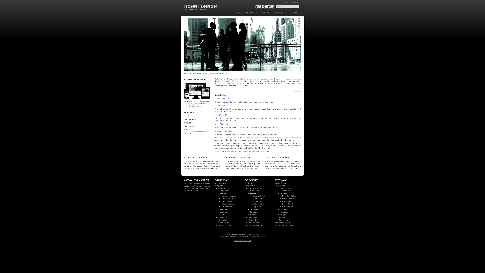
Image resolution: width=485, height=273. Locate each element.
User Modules (220, 106)
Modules (267, 12)
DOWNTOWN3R (200, 7)
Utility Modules (221, 124)
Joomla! (222, 236)
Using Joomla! (202, 73)
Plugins (222, 215)
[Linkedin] (257, 7)
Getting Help (222, 220)
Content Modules (222, 99)
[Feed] (272, 7)
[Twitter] (269, 7)
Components (224, 191)
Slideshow (280, 12)
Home (240, 12)
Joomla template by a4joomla (242, 241)
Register (295, 2)
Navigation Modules (223, 131)
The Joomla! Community (223, 225)
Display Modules (221, 115)
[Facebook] (261, 7)
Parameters (252, 12)
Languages (224, 212)
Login (286, 2)
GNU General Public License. (256, 236)
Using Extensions (214, 73)
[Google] (265, 7)
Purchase (294, 12)
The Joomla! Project (221, 223)
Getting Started (220, 183)
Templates (224, 209)
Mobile (187, 130)
